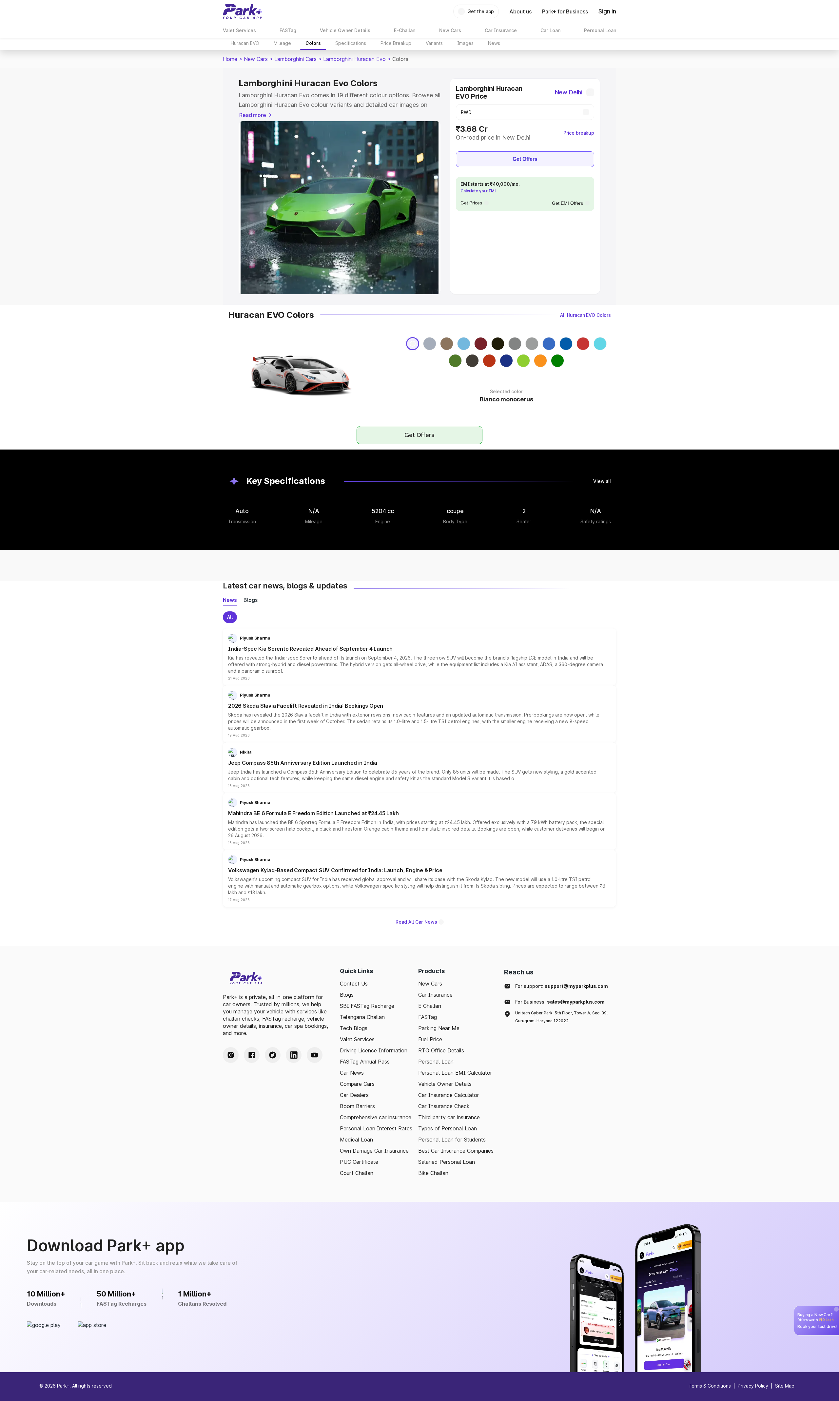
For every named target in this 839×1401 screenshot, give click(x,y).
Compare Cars (357, 1084)
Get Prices (471, 202)
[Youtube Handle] (314, 1055)
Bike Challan (433, 1173)
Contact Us (354, 983)
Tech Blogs (353, 1028)
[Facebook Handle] (252, 1055)
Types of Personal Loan (447, 1128)
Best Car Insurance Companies (456, 1150)
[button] (419, 656)
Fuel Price (430, 1039)
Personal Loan (436, 1061)
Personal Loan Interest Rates (376, 1128)
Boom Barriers (357, 1106)
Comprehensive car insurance (375, 1117)
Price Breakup (395, 43)
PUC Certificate (359, 1162)
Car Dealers (354, 1095)
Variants (434, 43)
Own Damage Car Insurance (374, 1150)
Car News (352, 1072)
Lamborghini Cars (295, 59)
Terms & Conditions (710, 1386)
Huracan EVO (245, 43)
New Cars (256, 59)
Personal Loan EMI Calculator (455, 1072)
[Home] (242, 11)
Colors (313, 43)
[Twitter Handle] (273, 1055)
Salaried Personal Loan (446, 1162)
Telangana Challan (362, 1017)
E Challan (429, 1006)
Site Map (784, 1386)
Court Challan (356, 1173)
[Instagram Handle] (231, 1055)
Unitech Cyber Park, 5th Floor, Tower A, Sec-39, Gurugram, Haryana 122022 (561, 1016)
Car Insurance (435, 994)
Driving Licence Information (373, 1050)
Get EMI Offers (567, 203)
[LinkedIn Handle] (294, 1055)
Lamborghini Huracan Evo (354, 59)
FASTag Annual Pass (365, 1061)
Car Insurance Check (444, 1106)
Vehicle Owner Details (445, 1084)
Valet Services (357, 1039)
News (494, 43)
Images (465, 43)
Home (230, 59)
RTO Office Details (441, 1050)
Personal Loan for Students (452, 1139)
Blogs (347, 994)
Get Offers (525, 159)
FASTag (427, 1017)
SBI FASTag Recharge (367, 1006)
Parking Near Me (438, 1028)
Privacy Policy (753, 1386)
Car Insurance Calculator (448, 1095)
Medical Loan (356, 1139)
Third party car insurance (449, 1117)
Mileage (282, 43)
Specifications (350, 43)
